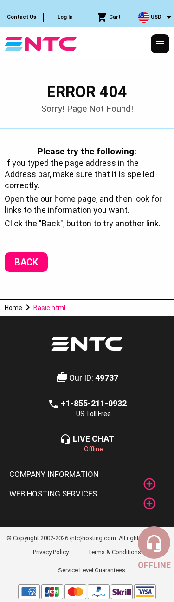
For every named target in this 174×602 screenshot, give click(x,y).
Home (13, 307)
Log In (65, 17)
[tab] (87, 474)
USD (155, 17)
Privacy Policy (51, 551)
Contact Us (21, 17)
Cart (114, 17)
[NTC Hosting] (41, 43)
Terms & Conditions (114, 551)
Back (26, 262)
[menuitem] (22, 17)
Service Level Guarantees (91, 570)
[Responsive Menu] (160, 43)
